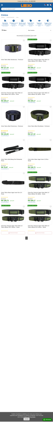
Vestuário (3, 17)
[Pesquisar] (50, 9)
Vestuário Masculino (10, 17)
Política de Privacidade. (30, 417)
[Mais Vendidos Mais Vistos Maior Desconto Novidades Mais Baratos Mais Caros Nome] (39, 30)
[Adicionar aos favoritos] (24, 40)
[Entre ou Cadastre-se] (48, 5)
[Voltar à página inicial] (26, 5)
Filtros (4, 30)
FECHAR (26, 419)
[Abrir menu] (2, 5)
